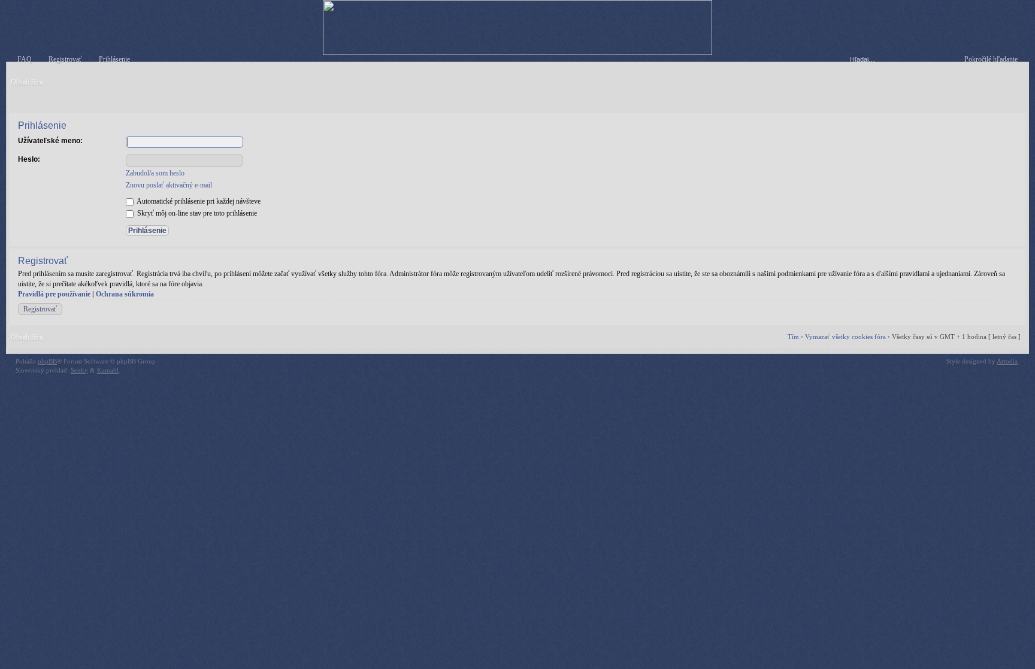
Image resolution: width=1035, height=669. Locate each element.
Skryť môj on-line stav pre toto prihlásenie (196, 213)
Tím (793, 336)
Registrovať (40, 309)
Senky (79, 370)
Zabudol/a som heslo (155, 173)
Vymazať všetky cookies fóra (845, 336)
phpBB (47, 361)
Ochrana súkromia (125, 294)
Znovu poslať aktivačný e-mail (169, 185)
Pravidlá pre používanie (54, 294)
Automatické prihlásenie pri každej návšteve (198, 201)
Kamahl (108, 370)
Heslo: (29, 159)
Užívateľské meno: (50, 141)
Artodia (1007, 361)
